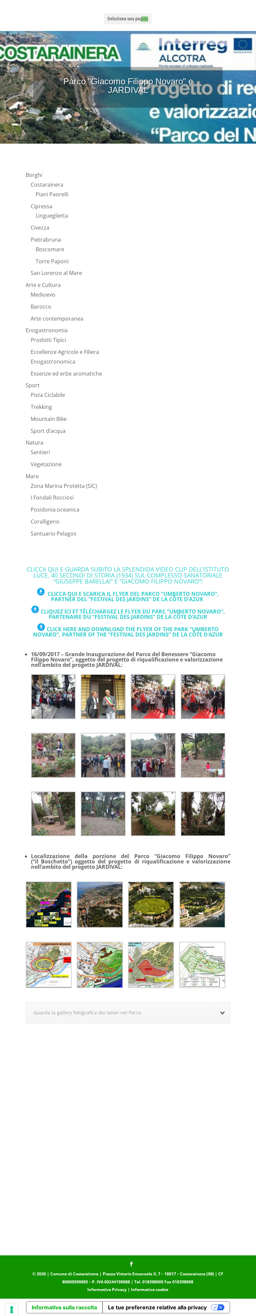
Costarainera (47, 184)
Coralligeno (45, 521)
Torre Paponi (52, 261)
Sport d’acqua (48, 431)
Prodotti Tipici (48, 340)
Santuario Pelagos (53, 533)
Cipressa (41, 206)
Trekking (41, 407)
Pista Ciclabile (48, 395)
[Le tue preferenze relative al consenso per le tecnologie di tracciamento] (11, 1309)
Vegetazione (46, 464)
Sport (33, 385)
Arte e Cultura (43, 285)
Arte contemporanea (57, 318)
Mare (32, 476)
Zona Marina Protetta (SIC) (64, 486)
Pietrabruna (46, 239)
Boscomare (50, 249)
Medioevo (43, 294)
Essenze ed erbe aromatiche (66, 373)
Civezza (40, 227)
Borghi (34, 175)
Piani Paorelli (52, 194)
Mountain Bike (49, 419)
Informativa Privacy (107, 1289)
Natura (34, 442)
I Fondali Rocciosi (52, 497)
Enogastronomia (47, 330)
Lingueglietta (52, 215)
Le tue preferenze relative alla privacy (157, 1307)
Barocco (41, 306)
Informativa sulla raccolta (64, 1307)
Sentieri (40, 452)
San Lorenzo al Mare (56, 273)
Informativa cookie (149, 1289)
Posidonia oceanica (55, 509)
